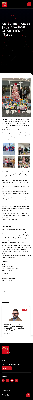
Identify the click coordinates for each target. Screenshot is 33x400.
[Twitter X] (7, 380)
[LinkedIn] (3, 380)
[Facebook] (12, 380)
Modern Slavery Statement (7, 388)
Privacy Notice (17, 388)
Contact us (6, 368)
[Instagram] (16, 380)
